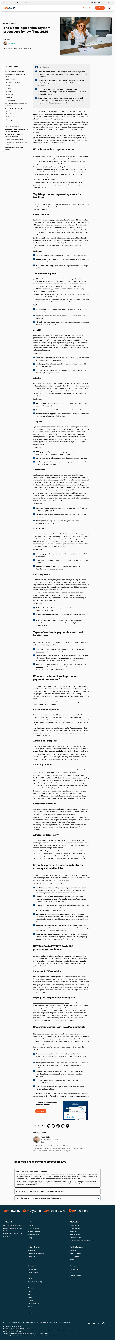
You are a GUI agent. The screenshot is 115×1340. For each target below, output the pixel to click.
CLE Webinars (32, 1269)
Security (30, 1313)
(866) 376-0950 (18, 1233)
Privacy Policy (7, 1322)
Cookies (39, 1322)
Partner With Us (33, 1257)
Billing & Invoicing (33, 1228)
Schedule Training (75, 1275)
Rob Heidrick (12, 43)
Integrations (31, 1250)
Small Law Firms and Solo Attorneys (81, 1241)
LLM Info (70, 1322)
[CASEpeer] (79, 1211)
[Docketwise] (55, 1211)
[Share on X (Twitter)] (58, 1126)
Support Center (74, 1269)
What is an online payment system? (15, 71)
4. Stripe (8, 88)
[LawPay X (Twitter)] (99, 1323)
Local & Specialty (75, 1253)
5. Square (8, 91)
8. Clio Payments (10, 100)
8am (4, 3)
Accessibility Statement (29, 1322)
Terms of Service (16, 1322)
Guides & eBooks (33, 1272)
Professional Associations (36, 1253)
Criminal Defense (75, 1228)
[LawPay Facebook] (103, 1323)
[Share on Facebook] (62, 1126)
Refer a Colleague (33, 1304)
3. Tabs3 (8, 85)
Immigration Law (75, 1235)
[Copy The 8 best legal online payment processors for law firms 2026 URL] (67, 1126)
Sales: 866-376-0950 (94, 3)
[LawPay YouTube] (53, 1126)
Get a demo (40, 1111)
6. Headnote (9, 94)
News (29, 1294)
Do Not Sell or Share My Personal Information (54, 1322)
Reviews (30, 1301)
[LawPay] (12, 1211)
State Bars (73, 1250)
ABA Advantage (75, 1257)
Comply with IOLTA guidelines (14, 139)
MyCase (10, 3)
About (29, 1291)
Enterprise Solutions (76, 1238)
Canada (72, 1260)
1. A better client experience (14, 114)
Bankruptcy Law (75, 1225)
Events (30, 1297)
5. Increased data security (13, 126)
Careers (30, 1307)
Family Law (73, 1231)
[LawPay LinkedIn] (89, 1323)
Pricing (30, 1238)
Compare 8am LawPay (35, 1282)
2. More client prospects (13, 117)
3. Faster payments (11, 120)
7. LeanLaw (9, 97)
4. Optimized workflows (13, 123)
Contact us (6, 1237)
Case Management (33, 1235)
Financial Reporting (34, 1231)
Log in (110, 3)
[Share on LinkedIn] (48, 1126)
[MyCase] (32, 1211)
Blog (29, 1275)
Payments (31, 1225)
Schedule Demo (88, 8)
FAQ (71, 1272)
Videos (30, 1279)
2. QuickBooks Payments (13, 82)
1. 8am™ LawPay (10, 79)
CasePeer (17, 3)
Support (104, 3)
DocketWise (25, 3)
